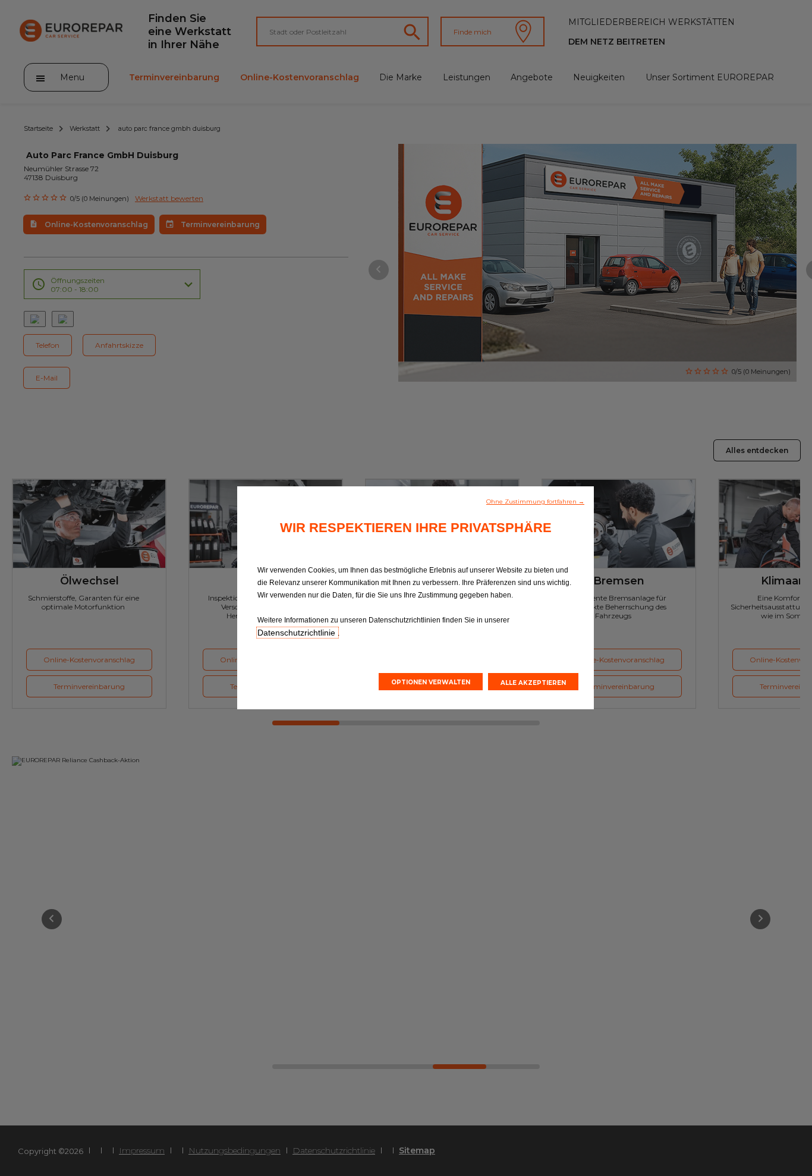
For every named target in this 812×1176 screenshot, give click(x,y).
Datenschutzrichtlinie (297, 632)
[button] (535, 500)
